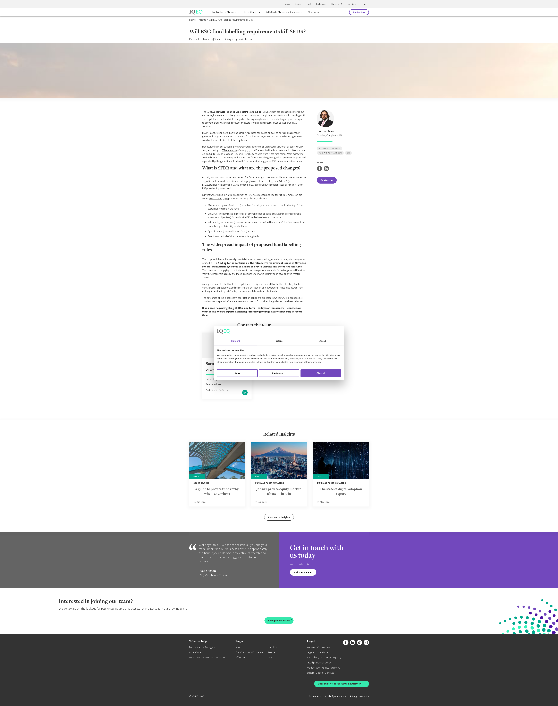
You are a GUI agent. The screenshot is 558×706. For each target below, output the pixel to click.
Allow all (320, 373)
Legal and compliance (317, 652)
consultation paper (218, 198)
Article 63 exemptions (335, 696)
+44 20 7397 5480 (215, 389)
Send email (211, 384)
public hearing (233, 119)
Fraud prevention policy (319, 662)
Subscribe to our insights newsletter (339, 683)
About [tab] (322, 341)
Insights (202, 19)
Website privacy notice (318, 647)
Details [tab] (279, 341)
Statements (315, 696)
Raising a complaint (359, 696)
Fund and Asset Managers (224, 11)
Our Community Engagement (250, 652)
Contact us (359, 12)
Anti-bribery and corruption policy (324, 657)
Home (192, 19)
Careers (335, 3)
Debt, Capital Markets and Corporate (283, 11)
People (287, 3)
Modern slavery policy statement (323, 667)
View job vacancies (279, 620)
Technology (321, 3)
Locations (272, 647)
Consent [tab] (235, 341)
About (298, 3)
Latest (308, 3)
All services (313, 11)
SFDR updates (269, 146)
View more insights (279, 517)
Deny (237, 373)
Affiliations (241, 657)
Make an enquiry (303, 572)
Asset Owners (250, 11)
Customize (277, 373)
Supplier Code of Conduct (320, 672)
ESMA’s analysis (229, 150)
